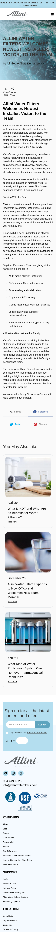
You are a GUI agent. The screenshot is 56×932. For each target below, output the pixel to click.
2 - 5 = (10, 740)
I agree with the (28, 732)
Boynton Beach (11, 920)
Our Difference (10, 851)
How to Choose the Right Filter (19, 860)
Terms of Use (10, 883)
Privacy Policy (10, 888)
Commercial (9, 837)
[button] (52, 14)
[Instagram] (13, 773)
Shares (17, 411)
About (6, 824)
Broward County (11, 929)
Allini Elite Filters (12, 864)
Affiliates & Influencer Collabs (18, 855)
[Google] (21, 773)
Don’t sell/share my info (15, 892)
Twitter (18, 424)
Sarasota (8, 925)
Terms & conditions (37, 732)
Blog (5, 829)
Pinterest (43, 424)
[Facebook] (5, 773)
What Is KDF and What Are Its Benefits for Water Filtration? (27, 513)
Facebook (43, 411)
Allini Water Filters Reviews (17, 897)
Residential (9, 842)
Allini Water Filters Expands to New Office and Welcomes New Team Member (27, 590)
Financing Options (12, 901)
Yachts (6, 846)
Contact (7, 833)
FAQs (6, 879)
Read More (12, 522)
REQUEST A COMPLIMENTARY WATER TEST (22, 3)
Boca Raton (9, 916)
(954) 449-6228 (30, 5)
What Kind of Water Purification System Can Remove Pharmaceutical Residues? (25, 670)
